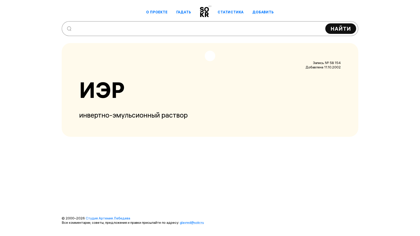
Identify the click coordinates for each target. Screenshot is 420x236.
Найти (341, 28)
